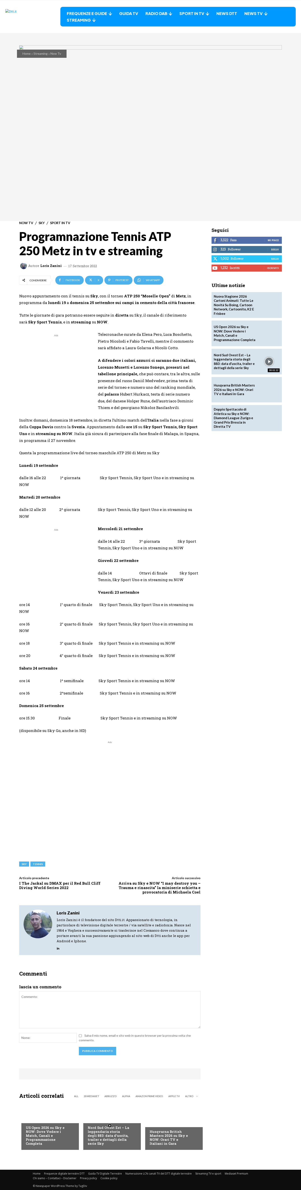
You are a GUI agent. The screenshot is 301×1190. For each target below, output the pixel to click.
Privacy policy (88, 1178)
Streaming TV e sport (208, 1173)
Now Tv (55, 53)
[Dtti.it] (32, 16)
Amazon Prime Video (149, 1096)
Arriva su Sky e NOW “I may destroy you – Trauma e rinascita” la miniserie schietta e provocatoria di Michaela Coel (160, 888)
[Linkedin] (58, 947)
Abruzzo (110, 1096)
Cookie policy (108, 1178)
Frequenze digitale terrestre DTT (64, 1173)
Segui (275, 249)
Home (26, 53)
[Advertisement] (56, 369)
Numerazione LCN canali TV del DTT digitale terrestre (158, 1173)
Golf (153, 1122)
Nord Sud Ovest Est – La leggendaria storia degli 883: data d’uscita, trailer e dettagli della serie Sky (108, 1135)
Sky (42, 223)
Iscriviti (273, 268)
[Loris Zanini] (24, 266)
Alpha (126, 1096)
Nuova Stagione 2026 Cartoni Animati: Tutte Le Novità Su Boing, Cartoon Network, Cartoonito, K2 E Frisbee (234, 304)
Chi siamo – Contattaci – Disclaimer (54, 1178)
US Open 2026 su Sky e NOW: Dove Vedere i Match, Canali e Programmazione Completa (45, 1135)
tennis (38, 864)
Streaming (40, 53)
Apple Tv (174, 1096)
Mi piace (273, 240)
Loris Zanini (51, 265)
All (76, 1096)
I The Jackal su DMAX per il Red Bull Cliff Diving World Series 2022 (59, 885)
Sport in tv (60, 223)
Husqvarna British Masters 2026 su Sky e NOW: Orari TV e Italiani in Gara (169, 1137)
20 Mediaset (91, 1096)
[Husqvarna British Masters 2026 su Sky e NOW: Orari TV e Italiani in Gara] (172, 1126)
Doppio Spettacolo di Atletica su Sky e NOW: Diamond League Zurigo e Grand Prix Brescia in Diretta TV (233, 417)
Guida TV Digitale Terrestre (105, 1173)
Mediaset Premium (236, 1173)
